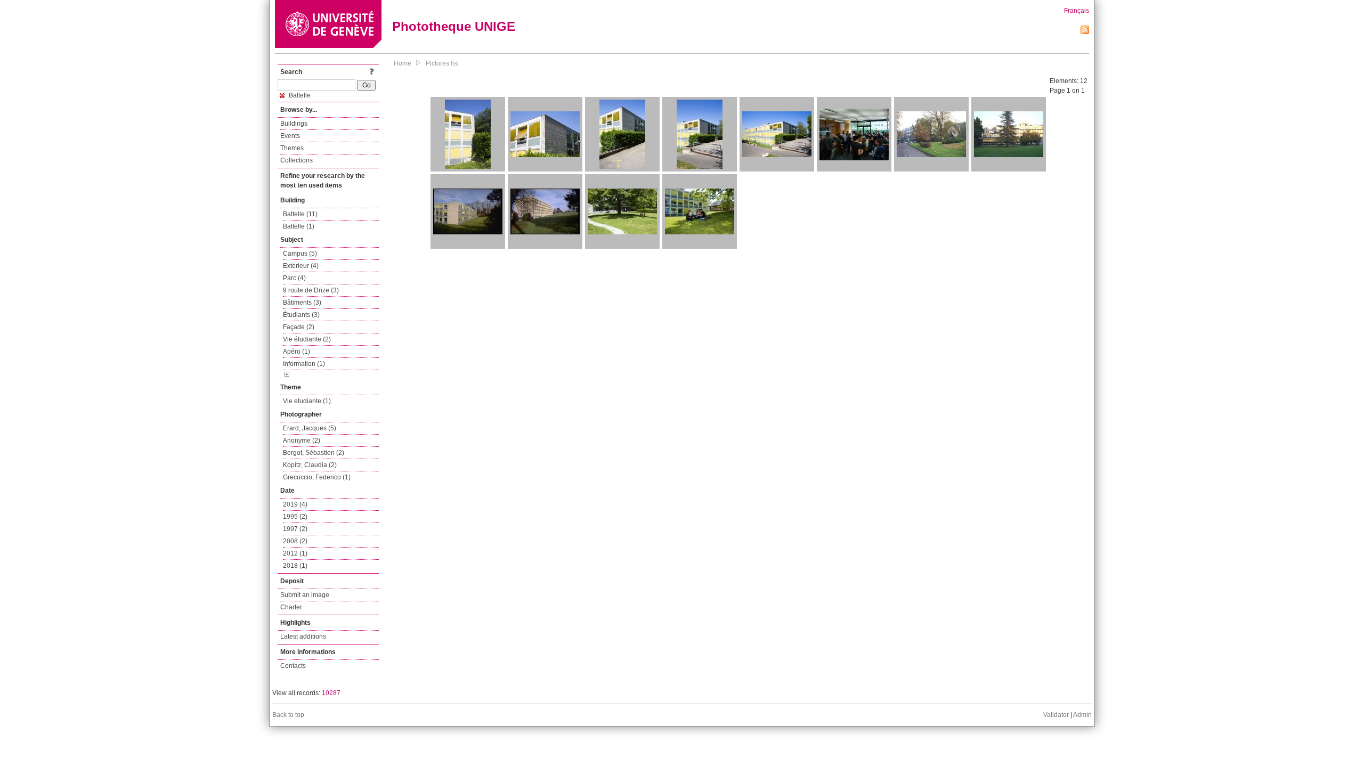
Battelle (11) (300, 214)
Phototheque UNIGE (453, 26)
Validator (1056, 715)
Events (290, 136)
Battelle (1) (298, 226)
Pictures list (442, 63)
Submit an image (304, 595)
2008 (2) (295, 541)
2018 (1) (295, 565)
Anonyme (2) (301, 440)
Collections (296, 160)
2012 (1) (295, 553)
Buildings (293, 123)
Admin (1082, 715)
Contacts (293, 666)
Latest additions (303, 636)
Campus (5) (300, 253)
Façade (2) (298, 327)
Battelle (299, 95)
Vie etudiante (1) (307, 401)
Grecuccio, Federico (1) (317, 477)
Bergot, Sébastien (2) (313, 452)
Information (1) (304, 364)
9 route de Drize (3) (311, 290)
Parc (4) (294, 278)
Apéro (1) (296, 351)
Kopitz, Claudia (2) (310, 465)
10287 (331, 693)
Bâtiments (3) (302, 302)
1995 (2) (295, 516)
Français (1076, 10)
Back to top (288, 715)
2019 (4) (295, 504)
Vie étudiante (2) (307, 339)
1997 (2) (295, 529)
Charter (291, 607)
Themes (292, 148)
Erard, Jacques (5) (309, 428)
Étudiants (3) (301, 315)
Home (402, 63)
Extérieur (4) (301, 266)
